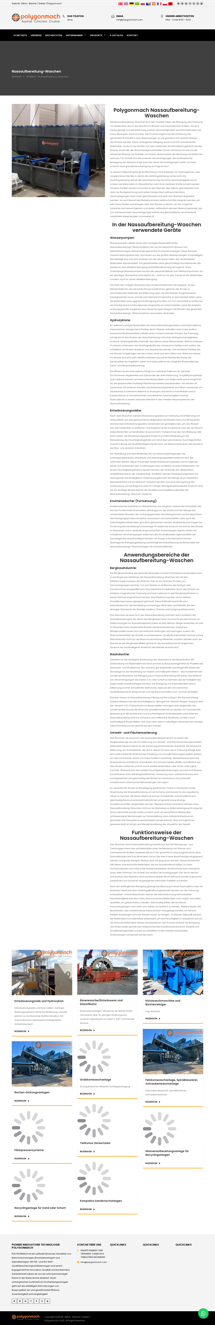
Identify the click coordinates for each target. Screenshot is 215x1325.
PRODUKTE (96, 35)
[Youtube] (201, 3)
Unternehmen (74, 35)
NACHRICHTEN (53, 35)
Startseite (16, 76)
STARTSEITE (20, 35)
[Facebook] (190, 3)
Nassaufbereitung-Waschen (53, 76)
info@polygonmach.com (94, 1262)
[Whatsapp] (203, 1313)
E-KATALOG (116, 35)
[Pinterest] (182, 3)
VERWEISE (36, 35)
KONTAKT (132, 35)
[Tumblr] (194, 3)
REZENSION (20, 1031)
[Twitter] (178, 3)
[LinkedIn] (186, 3)
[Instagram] (197, 3)
